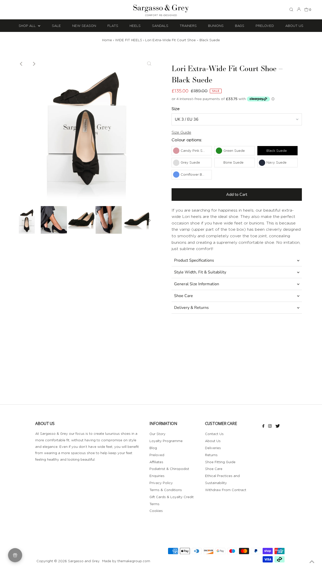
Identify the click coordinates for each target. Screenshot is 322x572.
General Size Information (196, 284)
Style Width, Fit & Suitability (200, 272)
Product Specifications (194, 260)
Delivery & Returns (191, 307)
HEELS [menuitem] (135, 25)
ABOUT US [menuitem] (294, 25)
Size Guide (181, 132)
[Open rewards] (15, 555)
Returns (211, 455)
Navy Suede (276, 162)
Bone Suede (233, 162)
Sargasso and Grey (83, 561)
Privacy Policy (161, 483)
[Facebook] (263, 426)
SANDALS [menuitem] (160, 25)
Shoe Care (183, 296)
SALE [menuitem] (56, 25)
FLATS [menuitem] (112, 25)
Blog (153, 448)
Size (176, 109)
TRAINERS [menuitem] (188, 25)
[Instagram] (270, 426)
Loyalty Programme (166, 441)
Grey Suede (190, 162)
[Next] (33, 63)
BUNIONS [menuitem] (216, 25)
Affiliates (156, 462)
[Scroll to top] (312, 562)
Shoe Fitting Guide (220, 462)
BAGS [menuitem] (239, 25)
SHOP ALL (28, 25)
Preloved (156, 455)
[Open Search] (291, 10)
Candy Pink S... (193, 150)
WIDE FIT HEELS (128, 40)
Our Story (157, 434)
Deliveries (213, 448)
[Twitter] (277, 426)
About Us (213, 441)
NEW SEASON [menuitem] (84, 25)
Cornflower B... (192, 174)
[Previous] (21, 63)
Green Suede (234, 150)
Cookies (156, 510)
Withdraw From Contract (225, 490)
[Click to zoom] (149, 63)
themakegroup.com (133, 561)
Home (107, 40)
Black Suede (276, 150)
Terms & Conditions (165, 490)
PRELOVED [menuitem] (265, 25)
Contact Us (214, 434)
